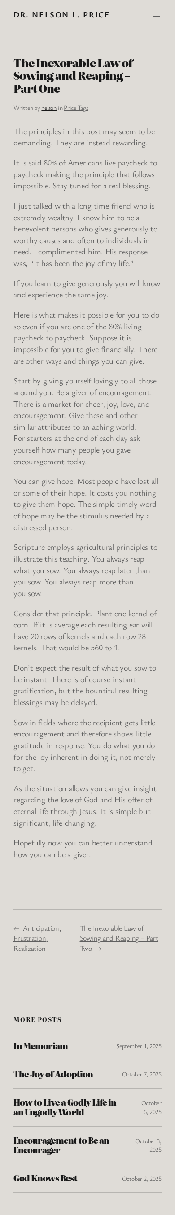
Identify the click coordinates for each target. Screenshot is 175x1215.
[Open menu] (156, 14)
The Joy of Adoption (53, 1074)
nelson (49, 107)
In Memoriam (40, 1046)
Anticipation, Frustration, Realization (37, 938)
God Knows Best (45, 1178)
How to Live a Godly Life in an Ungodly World (64, 1107)
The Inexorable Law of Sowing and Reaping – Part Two (119, 938)
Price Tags (76, 107)
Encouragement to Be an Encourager (61, 1145)
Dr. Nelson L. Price (61, 14)
